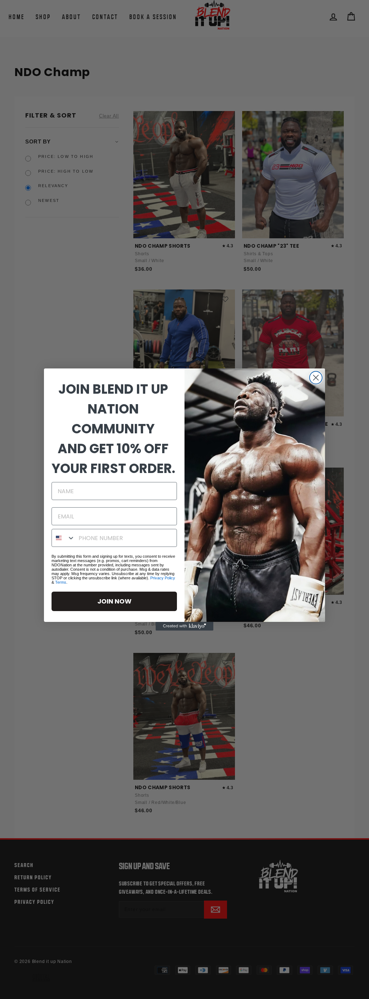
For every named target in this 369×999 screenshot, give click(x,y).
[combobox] (63, 538)
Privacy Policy (162, 578)
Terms (60, 582)
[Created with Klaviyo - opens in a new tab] (184, 626)
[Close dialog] (316, 377)
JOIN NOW (114, 601)
